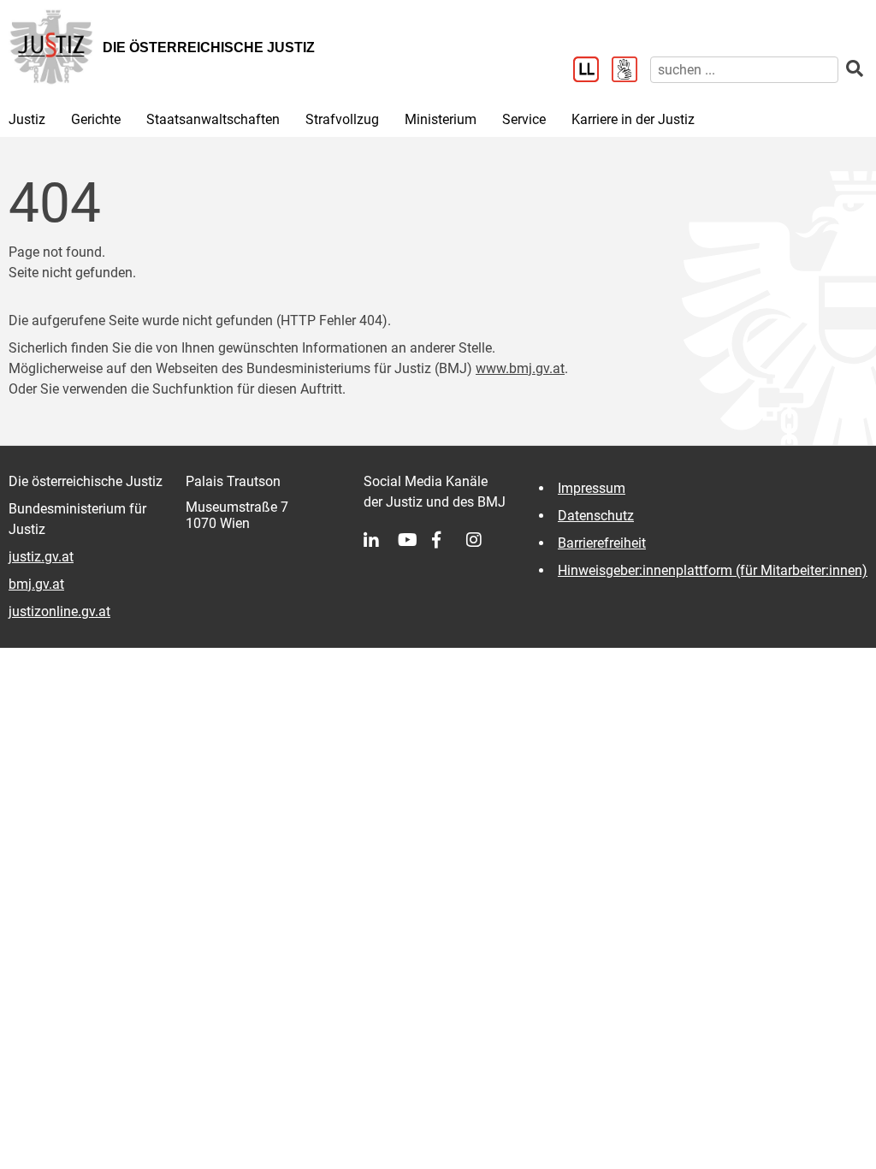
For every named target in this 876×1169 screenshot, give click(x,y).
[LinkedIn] (381, 540)
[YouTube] (415, 540)
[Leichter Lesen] (592, 71)
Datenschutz (596, 515)
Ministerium (440, 119)
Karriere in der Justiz (633, 119)
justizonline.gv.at (59, 611)
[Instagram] (483, 540)
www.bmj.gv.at (520, 368)
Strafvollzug (342, 119)
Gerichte (96, 119)
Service (524, 119)
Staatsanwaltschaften (213, 119)
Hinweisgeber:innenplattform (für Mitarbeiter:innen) (712, 570)
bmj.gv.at (36, 584)
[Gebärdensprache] (631, 71)
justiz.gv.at (41, 557)
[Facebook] (449, 540)
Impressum (591, 488)
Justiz (27, 119)
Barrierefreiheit (602, 543)
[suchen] (854, 69)
